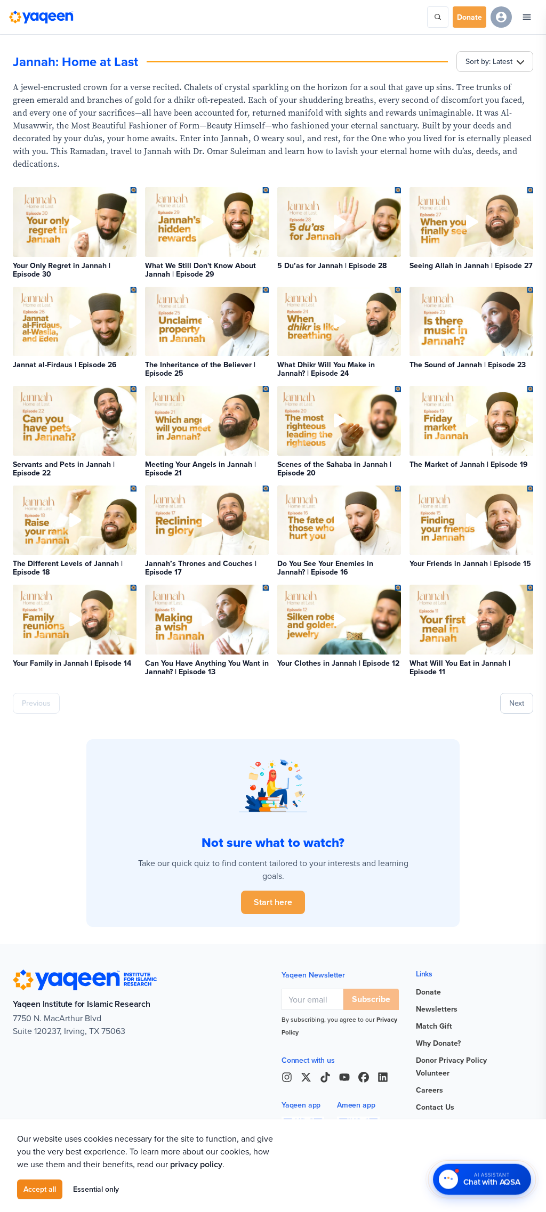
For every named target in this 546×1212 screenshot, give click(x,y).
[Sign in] (501, 17)
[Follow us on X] (306, 1077)
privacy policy (196, 1164)
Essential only (96, 1189)
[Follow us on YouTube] (344, 1077)
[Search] (437, 17)
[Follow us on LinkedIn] (383, 1077)
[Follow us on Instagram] (287, 1077)
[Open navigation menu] (526, 17)
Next (516, 703)
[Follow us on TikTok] (325, 1077)
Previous (36, 703)
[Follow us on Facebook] (363, 1077)
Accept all (39, 1189)
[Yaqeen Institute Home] (41, 17)
